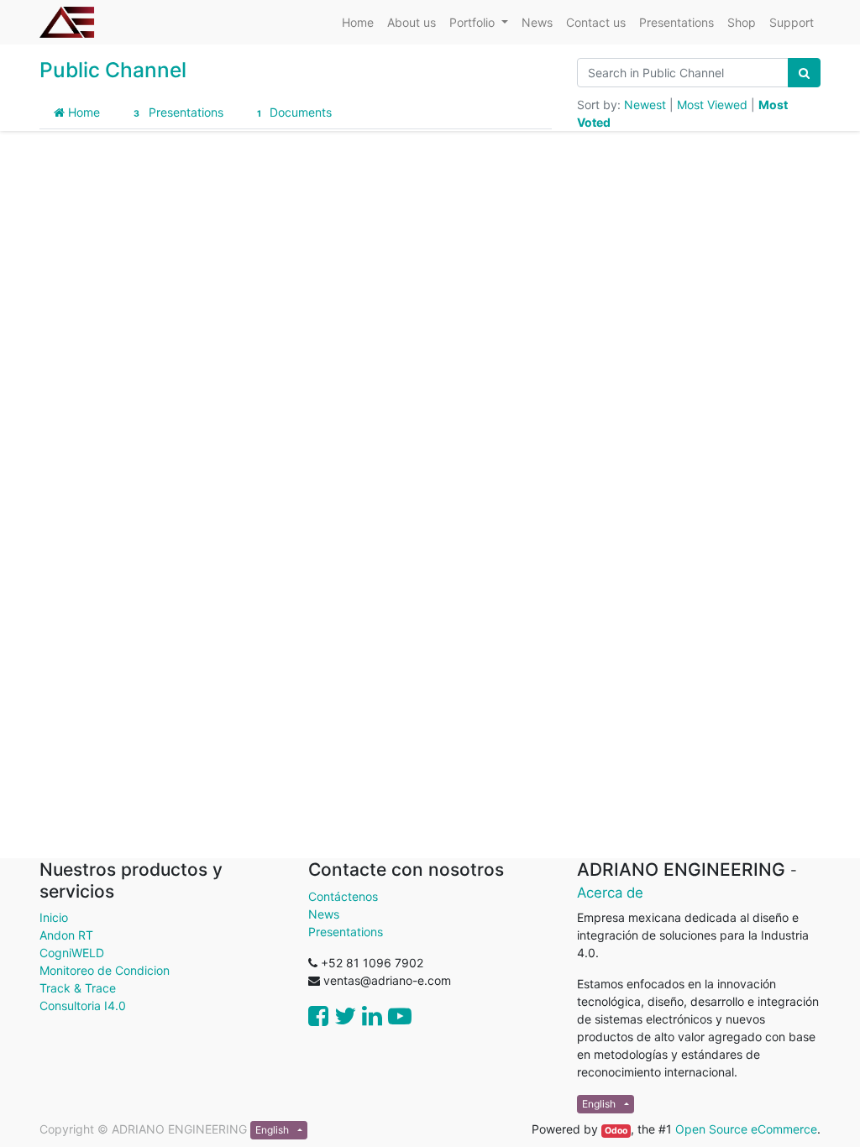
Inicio (53, 917)
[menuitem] (357, 22)
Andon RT (66, 935)
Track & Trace (77, 988)
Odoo (616, 1130)
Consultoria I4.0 (82, 1005)
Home (82, 112)
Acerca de (610, 892)
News (323, 914)
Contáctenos (343, 896)
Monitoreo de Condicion (104, 970)
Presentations (178, 112)
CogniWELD (71, 952)
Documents (294, 112)
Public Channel (112, 69)
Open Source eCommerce (746, 1129)
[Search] (804, 72)
